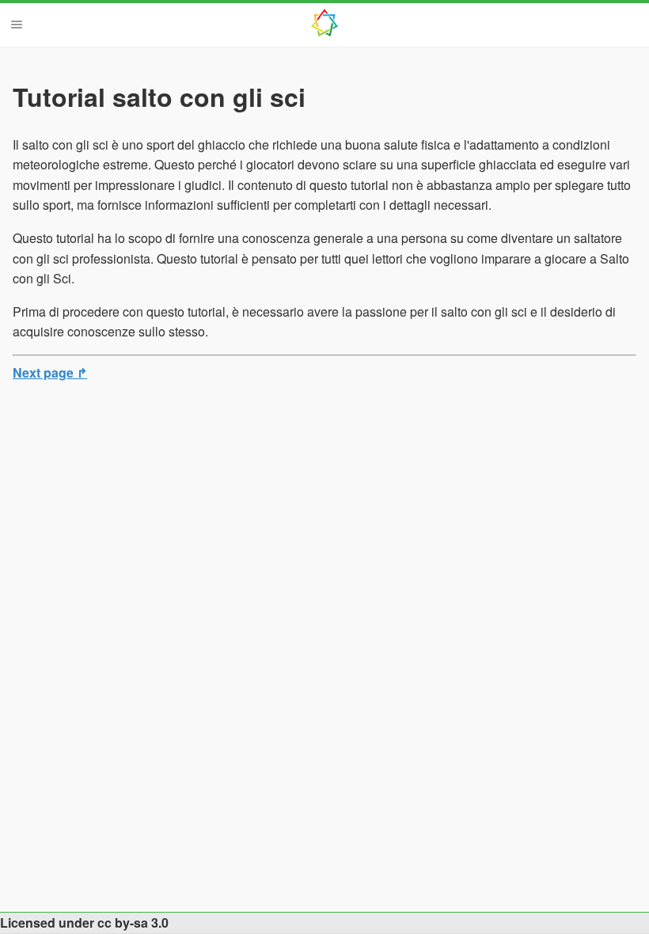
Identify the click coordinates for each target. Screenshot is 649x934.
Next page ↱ (50, 372)
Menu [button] (16, 24)
